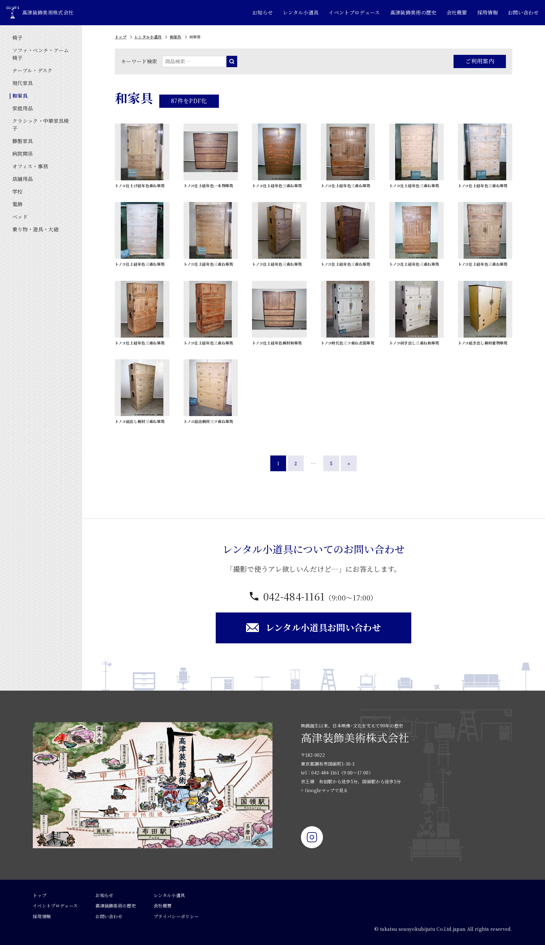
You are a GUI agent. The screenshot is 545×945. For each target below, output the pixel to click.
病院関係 (22, 153)
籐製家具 (22, 141)
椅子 (17, 37)
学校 (17, 191)
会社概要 (457, 12)
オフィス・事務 (30, 166)
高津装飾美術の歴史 (413, 12)
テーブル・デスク (32, 70)
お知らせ (262, 12)
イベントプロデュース (354, 12)
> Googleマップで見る (324, 790)
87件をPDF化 (189, 100)
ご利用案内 (479, 61)
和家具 (20, 95)
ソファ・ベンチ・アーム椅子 (40, 54)
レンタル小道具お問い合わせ (323, 627)
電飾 (17, 204)
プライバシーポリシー (176, 916)
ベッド (20, 216)
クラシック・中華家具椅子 (40, 124)
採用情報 (487, 12)
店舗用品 (22, 179)
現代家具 (22, 83)
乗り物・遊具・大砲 (35, 229)
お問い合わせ (523, 12)
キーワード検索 (139, 61)
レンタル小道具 (301, 12)
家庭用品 (22, 108)
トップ (120, 36)
